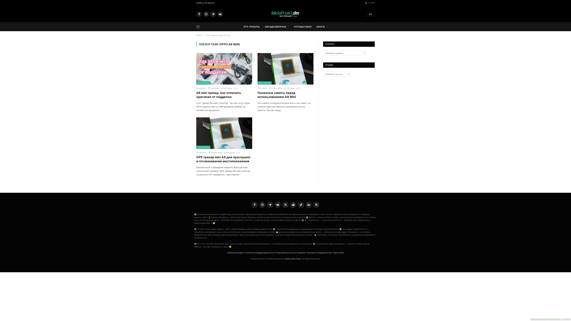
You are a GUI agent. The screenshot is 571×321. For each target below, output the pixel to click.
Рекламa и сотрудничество (319, 253)
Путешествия (302, 27)
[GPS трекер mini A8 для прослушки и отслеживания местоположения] (224, 133)
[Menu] (198, 26)
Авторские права (235, 253)
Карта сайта (338, 253)
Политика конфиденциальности (259, 253)
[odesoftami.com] (285, 14)
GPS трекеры (251, 27)
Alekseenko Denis (293, 259)
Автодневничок (275, 27)
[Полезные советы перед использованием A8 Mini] (285, 69)
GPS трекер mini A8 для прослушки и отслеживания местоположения (223, 159)
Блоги (321, 27)
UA (370, 14)
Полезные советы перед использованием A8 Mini (277, 95)
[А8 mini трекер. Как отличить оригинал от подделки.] (224, 69)
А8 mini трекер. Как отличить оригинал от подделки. (218, 95)
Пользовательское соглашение (290, 253)
